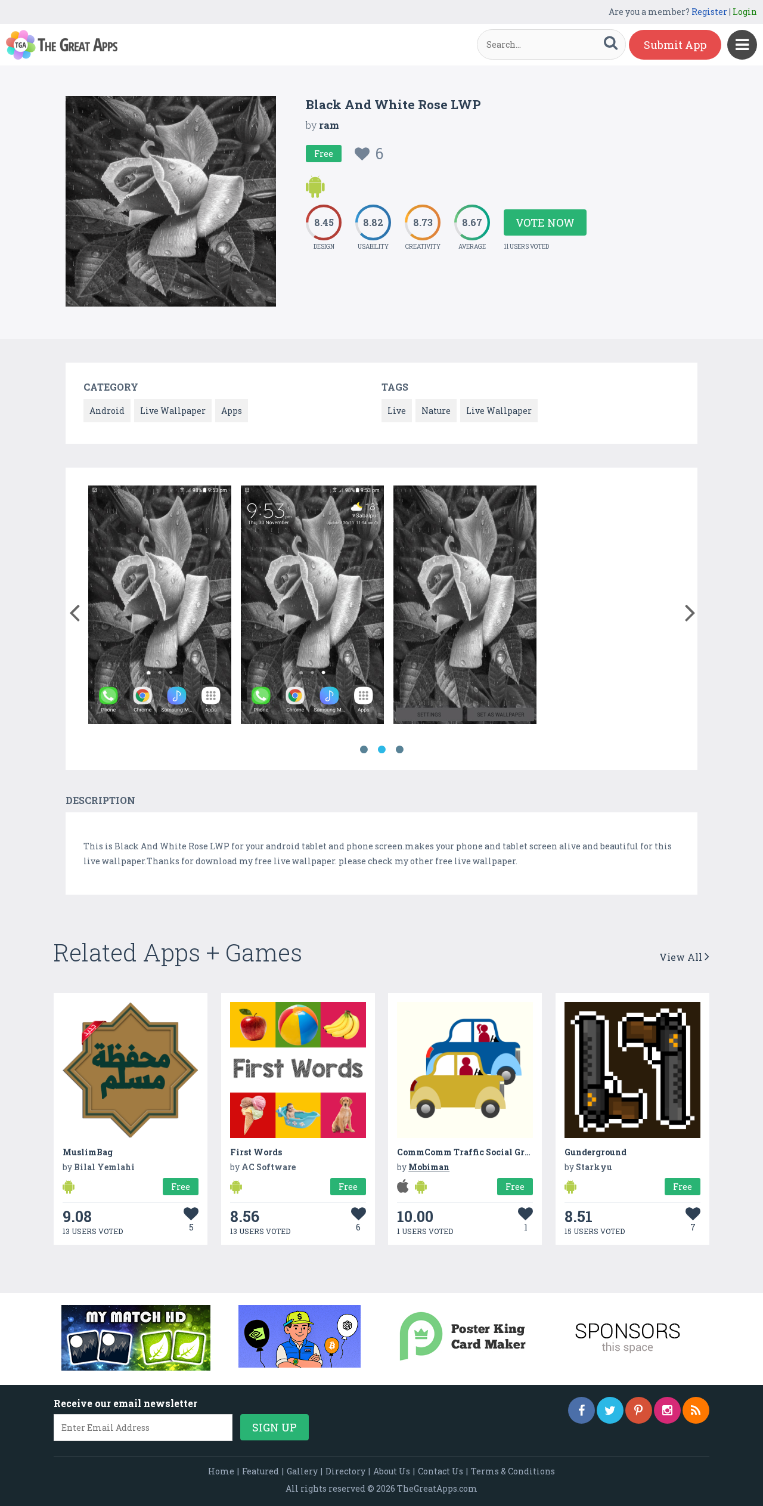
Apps (231, 410)
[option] (159, 606)
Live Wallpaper (173, 410)
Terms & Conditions (513, 1471)
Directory (345, 1471)
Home (221, 1471)
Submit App (675, 45)
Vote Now (545, 222)
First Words (256, 1152)
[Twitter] (610, 1410)
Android (107, 410)
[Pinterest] (638, 1410)
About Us (391, 1471)
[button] (74, 610)
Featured (260, 1471)
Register (709, 11)
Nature (436, 410)
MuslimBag (88, 1152)
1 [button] (364, 750)
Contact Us (440, 1471)
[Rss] (696, 1410)
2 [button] (381, 750)
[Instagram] (667, 1410)
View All (682, 957)
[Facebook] (581, 1410)
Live (396, 410)
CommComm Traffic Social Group (468, 1152)
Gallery (302, 1471)
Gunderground (595, 1152)
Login (745, 11)
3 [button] (399, 750)
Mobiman (428, 1167)
